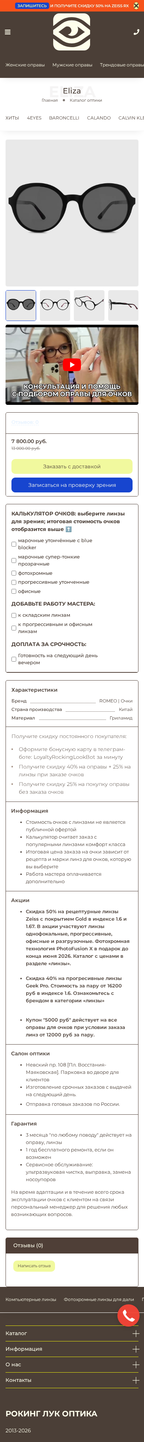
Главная (50, 100)
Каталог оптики (86, 100)
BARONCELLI (64, 118)
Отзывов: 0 (25, 422)
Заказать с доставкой (72, 466)
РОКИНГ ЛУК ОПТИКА (51, 1413)
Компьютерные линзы (31, 1299)
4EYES (34, 118)
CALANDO (99, 118)
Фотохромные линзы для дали (99, 1299)
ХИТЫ (12, 118)
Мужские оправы (72, 65)
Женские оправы (25, 65)
